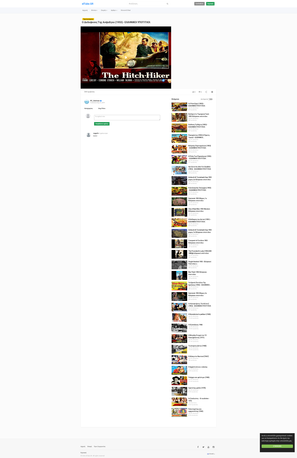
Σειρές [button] (103, 10)
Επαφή (89, 446)
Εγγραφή (210, 4)
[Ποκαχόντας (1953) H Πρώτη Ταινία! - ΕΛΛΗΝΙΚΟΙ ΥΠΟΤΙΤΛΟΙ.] (179, 138)
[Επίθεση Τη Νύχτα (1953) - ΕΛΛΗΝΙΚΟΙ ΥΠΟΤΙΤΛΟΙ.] (179, 128)
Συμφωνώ (277, 446)
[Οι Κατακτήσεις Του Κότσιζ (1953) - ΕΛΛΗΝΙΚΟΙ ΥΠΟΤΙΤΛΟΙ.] (179, 307)
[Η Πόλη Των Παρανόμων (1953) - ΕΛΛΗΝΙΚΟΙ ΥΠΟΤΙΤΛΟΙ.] (179, 159)
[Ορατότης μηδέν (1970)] (179, 391)
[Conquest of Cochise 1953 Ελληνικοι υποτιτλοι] (179, 243)
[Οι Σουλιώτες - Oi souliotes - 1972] (179, 401)
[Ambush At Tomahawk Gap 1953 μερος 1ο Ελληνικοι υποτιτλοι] (179, 233)
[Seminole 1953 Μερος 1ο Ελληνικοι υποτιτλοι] (179, 201)
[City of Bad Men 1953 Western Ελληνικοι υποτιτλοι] (179, 212)
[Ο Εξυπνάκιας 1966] (179, 328)
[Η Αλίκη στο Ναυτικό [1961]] (179, 359)
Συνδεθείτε (199, 4)
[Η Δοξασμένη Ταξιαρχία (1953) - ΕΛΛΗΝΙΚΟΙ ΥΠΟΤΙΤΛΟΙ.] (179, 191)
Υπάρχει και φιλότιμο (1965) (199, 377)
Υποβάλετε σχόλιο (101, 124)
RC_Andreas (95, 101)
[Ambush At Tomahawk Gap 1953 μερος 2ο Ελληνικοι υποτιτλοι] (179, 180)
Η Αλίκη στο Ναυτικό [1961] (198, 356)
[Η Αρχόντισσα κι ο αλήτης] (179, 370)
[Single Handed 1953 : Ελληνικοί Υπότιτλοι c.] (179, 265)
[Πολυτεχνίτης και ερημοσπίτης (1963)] (179, 412)
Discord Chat (125, 10)
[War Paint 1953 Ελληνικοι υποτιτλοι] (179, 275)
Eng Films (101, 108)
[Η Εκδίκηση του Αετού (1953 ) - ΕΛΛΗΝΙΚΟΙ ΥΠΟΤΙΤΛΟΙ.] (179, 222)
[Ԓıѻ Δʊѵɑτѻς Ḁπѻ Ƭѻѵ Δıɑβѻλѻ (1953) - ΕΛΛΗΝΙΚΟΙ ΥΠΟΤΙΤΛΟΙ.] (179, 170)
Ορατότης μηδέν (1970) (197, 388)
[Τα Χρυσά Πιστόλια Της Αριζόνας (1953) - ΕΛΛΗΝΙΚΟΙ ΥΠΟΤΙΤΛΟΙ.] (179, 286)
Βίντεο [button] (93, 10)
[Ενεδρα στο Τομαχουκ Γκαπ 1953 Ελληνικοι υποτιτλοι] (179, 117)
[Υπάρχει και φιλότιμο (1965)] (179, 380)
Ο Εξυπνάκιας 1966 (195, 325)
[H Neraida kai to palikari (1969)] (179, 317)
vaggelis (96, 133)
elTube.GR (87, 3)
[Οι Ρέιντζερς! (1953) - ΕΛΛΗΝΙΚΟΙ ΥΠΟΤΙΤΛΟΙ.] (179, 107)
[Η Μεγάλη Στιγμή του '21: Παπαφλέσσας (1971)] (179, 338)
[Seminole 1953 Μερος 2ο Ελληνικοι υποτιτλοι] (179, 296)
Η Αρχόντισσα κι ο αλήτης (197, 367)
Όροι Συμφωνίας (99, 446)
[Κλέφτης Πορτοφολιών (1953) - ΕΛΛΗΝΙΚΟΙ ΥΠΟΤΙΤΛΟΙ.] (179, 149)
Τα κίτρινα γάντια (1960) (197, 346)
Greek (211, 454)
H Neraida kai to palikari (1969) (199, 314)
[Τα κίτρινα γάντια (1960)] (179, 349)
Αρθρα (113, 10)
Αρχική (85, 10)
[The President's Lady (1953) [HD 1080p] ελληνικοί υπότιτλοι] (179, 254)
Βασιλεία (194, 403)
